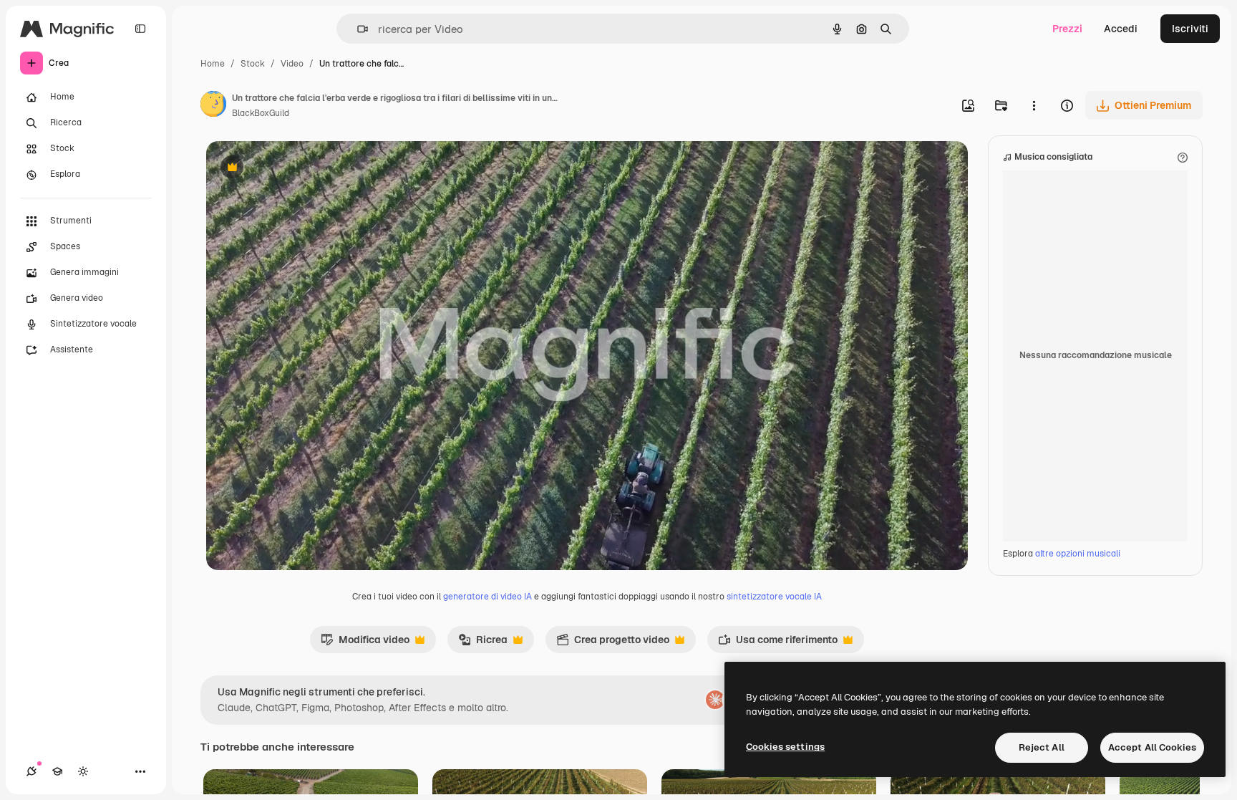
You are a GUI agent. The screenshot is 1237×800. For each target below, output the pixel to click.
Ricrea (483, 643)
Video (292, 63)
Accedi (1120, 28)
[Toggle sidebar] (140, 28)
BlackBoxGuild (260, 113)
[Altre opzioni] (1033, 105)
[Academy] (57, 771)
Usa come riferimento (778, 643)
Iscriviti (1190, 28)
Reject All (1041, 747)
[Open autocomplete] (357, 29)
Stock (253, 63)
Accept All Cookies (1152, 747)
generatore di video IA (487, 596)
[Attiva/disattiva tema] (83, 771)
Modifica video (365, 643)
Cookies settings (785, 747)
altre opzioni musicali (1077, 553)
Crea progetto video (612, 643)
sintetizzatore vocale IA (774, 596)
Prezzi (1067, 28)
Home (212, 63)
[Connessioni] (31, 771)
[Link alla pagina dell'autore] (213, 106)
